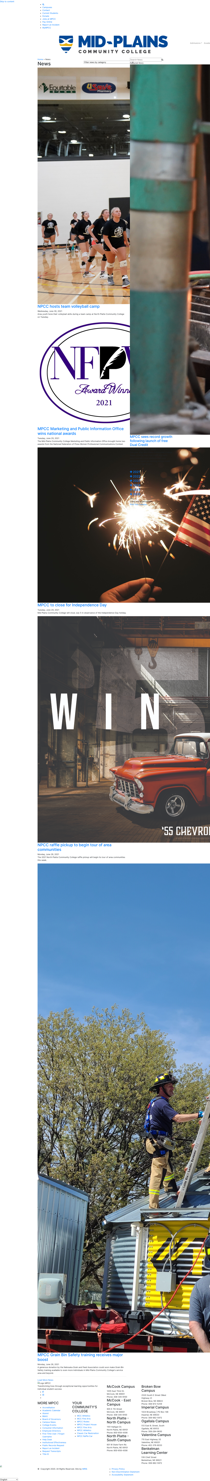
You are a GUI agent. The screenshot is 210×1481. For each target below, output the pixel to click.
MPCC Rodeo (83, 1421)
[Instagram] (43, 1395)
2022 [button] (136, 476)
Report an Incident (50, 25)
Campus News (49, 1422)
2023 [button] (136, 481)
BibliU (45, 1416)
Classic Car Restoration (88, 1433)
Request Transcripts (51, 1451)
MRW (84, 1469)
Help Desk (47, 1439)
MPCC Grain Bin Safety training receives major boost (80, 1357)
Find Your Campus (138, 504)
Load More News (45, 1380)
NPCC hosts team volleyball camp (69, 306)
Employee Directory (51, 1431)
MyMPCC (46, 27)
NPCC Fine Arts (84, 1427)
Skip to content (7, 1)
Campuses (47, 7)
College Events (49, 1425)
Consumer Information (52, 1428)
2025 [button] (136, 489)
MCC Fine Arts (84, 1418)
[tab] (151, 472)
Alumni (45, 1413)
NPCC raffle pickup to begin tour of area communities (74, 847)
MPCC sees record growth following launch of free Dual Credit (151, 441)
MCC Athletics (83, 1416)
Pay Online (47, 22)
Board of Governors (51, 1419)
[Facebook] (43, 1392)
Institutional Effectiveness (54, 1442)
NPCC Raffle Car (84, 1436)
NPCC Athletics (84, 1430)
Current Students (50, 13)
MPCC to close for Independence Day (72, 605)
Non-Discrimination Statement (126, 1472)
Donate (45, 16)
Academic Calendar (51, 1410)
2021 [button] (136, 472)
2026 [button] (136, 494)
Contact (46, 10)
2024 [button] (136, 485)
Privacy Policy (118, 1469)
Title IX (45, 1454)
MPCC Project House (86, 1424)
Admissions (195, 43)
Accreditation (48, 1407)
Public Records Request (53, 1445)
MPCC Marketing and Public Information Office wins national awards (81, 431)
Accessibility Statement (122, 1474)
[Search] (43, 4)
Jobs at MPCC (49, 19)
